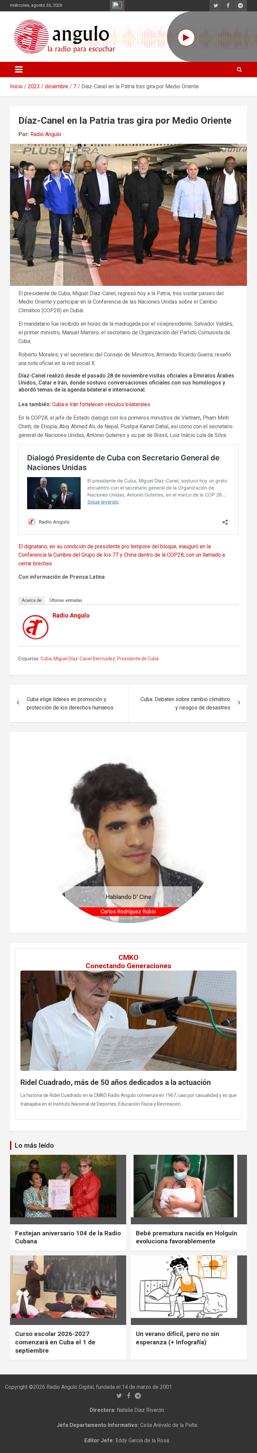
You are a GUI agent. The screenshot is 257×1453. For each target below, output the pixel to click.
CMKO (128, 958)
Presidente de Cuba (138, 658)
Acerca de (31, 600)
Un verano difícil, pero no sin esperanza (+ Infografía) (177, 1338)
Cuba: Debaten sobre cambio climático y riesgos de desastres (185, 703)
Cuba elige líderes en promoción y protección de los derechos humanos (70, 703)
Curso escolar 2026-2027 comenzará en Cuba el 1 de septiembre (55, 1342)
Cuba (46, 658)
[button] (51, 832)
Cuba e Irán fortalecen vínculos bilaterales (101, 404)
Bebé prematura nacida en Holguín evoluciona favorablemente (186, 1237)
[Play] (186, 37)
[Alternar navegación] (18, 69)
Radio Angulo (45, 134)
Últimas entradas (66, 600)
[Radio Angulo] (35, 619)
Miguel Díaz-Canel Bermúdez (84, 658)
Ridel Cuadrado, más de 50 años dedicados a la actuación (115, 1082)
